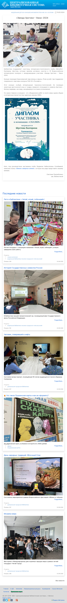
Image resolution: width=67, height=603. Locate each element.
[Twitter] (6, 600)
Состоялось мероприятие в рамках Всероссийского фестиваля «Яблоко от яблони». (33, 497)
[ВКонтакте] (4, 600)
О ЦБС (12, 588)
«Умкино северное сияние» (25, 168)
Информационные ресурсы (32, 588)
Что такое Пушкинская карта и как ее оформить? (27, 395)
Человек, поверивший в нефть (17, 334)
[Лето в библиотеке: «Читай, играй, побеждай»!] (33, 223)
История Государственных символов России (23, 268)
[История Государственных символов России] (33, 292)
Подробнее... (58, 251)
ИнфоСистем (15, 598)
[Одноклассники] (9, 600)
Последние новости (14, 193)
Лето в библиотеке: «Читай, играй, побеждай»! (24, 199)
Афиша (9, 446)
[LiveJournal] (14, 600)
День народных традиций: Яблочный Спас (22, 455)
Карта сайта (7, 598)
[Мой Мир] (12, 600)
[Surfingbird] (19, 600)
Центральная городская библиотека (18, 386)
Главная (5, 588)
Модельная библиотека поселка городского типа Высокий (24, 259)
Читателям (19, 588)
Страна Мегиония (12, 257)
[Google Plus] (17, 600)
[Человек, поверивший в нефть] (33, 356)
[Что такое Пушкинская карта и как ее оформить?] (33, 419)
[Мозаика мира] (33, 537)
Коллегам (6, 591)
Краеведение (46, 588)
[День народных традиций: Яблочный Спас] (33, 476)
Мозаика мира (10, 514)
